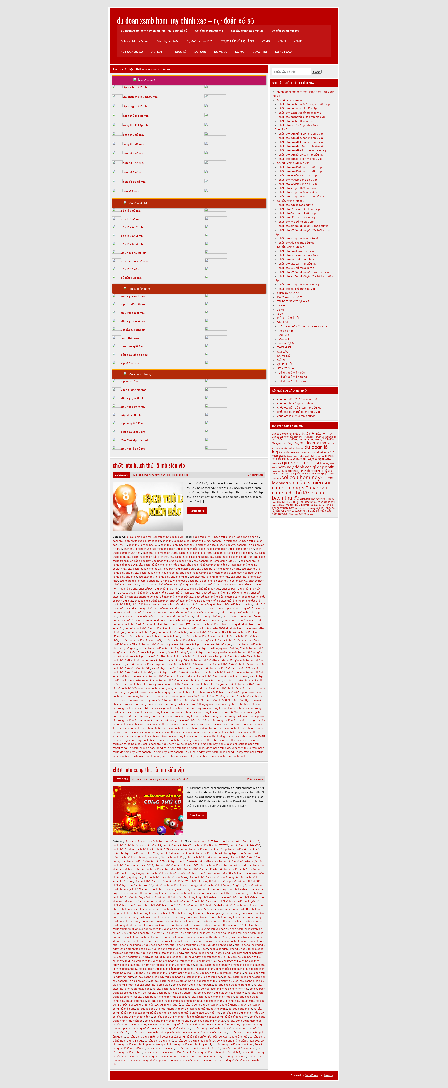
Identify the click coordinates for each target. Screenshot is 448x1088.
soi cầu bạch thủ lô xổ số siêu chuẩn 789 (225, 668)
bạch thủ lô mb (201, 541)
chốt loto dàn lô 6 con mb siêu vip (300, 167)
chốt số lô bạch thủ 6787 (165, 905)
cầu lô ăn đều (128, 580)
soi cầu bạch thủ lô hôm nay (229, 640)
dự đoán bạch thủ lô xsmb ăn (159, 929)
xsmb (176, 756)
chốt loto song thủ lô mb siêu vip (148, 769)
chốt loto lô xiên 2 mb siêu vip (298, 175)
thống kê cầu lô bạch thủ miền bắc (133, 748)
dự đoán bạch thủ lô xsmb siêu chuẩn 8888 (198, 628)
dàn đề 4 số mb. (133, 153)
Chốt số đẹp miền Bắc (282, 436)
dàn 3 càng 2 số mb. (134, 261)
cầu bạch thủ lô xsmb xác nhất (153, 881)
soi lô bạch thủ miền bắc (232, 740)
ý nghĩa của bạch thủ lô (232, 756)
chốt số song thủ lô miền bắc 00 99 (154, 913)
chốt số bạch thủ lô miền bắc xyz (174, 596)
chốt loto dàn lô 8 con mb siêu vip (300, 171)
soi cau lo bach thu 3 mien (174, 684)
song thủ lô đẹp (151, 1060)
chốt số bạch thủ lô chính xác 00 (227, 580)
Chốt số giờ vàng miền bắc (285, 433)
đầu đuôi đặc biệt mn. (135, 354)
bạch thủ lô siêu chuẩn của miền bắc (146, 548)
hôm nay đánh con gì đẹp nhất (306, 466)
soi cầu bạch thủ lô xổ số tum (221, 672)
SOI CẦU (200, 51)
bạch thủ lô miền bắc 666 (143, 545)
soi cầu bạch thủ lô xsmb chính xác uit (166, 676)
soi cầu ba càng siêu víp (301, 485)
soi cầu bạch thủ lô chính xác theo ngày (186, 640)
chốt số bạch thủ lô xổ (169, 901)
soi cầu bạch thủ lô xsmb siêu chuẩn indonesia (219, 676)
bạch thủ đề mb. (133, 134)
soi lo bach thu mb (204, 740)
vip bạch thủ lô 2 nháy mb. (140, 97)
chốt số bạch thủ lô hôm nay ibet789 (214, 584)
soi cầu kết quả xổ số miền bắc (312, 502)
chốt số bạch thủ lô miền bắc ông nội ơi (225, 592)
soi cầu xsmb (299, 505)
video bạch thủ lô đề (218, 748)
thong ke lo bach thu (168, 748)
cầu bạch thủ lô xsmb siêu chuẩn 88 (156, 572)
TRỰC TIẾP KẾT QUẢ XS (237, 41)
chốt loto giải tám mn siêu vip (298, 263)
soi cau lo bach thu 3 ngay (208, 684)
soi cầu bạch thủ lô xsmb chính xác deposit (159, 996)
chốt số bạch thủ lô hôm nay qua (200, 588)
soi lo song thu (149, 1056)
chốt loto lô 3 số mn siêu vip (296, 267)
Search (316, 71)
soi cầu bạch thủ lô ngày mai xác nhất (157, 976)
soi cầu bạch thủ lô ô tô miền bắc (150, 656)
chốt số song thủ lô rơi (179, 616)
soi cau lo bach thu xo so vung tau (165, 696)
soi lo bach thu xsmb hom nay (199, 744)
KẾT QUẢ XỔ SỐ (132, 51)
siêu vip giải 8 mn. (133, 313)
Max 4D (284, 339)
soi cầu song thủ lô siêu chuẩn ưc (133, 732)
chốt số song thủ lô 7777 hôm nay (150, 608)
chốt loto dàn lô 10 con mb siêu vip (301, 154)
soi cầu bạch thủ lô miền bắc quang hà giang (166, 968)
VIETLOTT (157, 51)
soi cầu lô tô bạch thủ (165, 700)
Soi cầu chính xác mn (135, 41)
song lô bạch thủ (248, 744)
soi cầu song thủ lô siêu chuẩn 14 (194, 1040)
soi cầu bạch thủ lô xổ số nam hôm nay (175, 668)
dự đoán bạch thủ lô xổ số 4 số (242, 620)
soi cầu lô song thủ (193, 1004)
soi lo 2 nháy (324, 507)
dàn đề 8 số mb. (133, 172)
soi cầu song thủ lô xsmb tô (184, 736)
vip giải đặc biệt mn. (134, 304)
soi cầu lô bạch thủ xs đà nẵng (206, 696)
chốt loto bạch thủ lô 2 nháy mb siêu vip (304, 104)
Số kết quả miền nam (292, 381)
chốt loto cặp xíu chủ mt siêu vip (299, 209)
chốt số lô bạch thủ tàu (164, 909)
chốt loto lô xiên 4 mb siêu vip (298, 184)
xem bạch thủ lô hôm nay (151, 752)
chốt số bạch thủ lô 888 (192, 580)
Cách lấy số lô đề (167, 41)
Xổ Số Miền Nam (291, 514)
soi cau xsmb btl (236, 736)
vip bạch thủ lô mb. (135, 87)
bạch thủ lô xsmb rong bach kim (232, 552)
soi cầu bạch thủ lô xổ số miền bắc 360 (176, 988)
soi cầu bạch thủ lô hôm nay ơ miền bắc (160, 644)
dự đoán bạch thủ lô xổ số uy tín (132, 624)
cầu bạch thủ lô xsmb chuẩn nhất (161, 869)
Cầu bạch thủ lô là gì (172, 857)
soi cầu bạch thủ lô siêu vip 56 (168, 660)
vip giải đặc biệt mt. (133, 390)
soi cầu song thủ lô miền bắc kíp (239, 716)
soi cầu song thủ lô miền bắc (172, 1028)
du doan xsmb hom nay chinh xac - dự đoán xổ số (160, 474)
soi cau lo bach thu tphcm (189, 692)
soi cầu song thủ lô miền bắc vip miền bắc (155, 1032)
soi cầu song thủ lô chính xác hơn (223, 708)
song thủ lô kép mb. (136, 125)
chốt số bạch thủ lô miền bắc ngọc (180, 592)
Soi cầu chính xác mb (209, 30)
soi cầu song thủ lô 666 (145, 704)
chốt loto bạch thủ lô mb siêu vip (149, 465)
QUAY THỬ (259, 51)
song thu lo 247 (130, 1060)
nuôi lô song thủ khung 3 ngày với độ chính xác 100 (201, 944)
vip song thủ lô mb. (135, 106)
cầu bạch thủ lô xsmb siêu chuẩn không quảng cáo (211, 572)
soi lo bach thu (152, 740)
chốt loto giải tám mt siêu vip (297, 217)
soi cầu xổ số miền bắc (306, 508)
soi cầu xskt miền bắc (126, 1056)
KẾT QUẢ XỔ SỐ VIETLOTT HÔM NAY (303, 326)
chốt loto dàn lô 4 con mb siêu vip (300, 158)
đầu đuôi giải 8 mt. (133, 431)
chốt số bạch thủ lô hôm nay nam (159, 588)
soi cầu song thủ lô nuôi (233, 1036)
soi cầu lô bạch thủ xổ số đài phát (227, 692)
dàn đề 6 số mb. (133, 163)
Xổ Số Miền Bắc (305, 511)
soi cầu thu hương (214, 736)
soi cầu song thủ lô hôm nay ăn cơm (182, 1024)
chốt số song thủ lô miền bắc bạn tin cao (193, 612)
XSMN (282, 41)
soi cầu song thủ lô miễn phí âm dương (231, 720)
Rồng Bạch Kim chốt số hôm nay (243, 953)
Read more (197, 510)
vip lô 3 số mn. (130, 363)
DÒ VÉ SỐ (220, 51)
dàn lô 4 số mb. (133, 191)
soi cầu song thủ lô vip (160, 1048)
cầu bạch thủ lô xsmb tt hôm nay (209, 576)
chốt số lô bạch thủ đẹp (238, 604)
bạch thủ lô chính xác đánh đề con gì (236, 536)
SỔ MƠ (239, 51)
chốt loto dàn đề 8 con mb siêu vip (301, 142)
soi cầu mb (283, 505)
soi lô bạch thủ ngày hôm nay (161, 744)
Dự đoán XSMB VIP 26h (306, 452)
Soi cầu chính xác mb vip (247, 30)
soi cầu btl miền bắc (235, 680)
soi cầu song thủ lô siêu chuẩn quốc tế (240, 728)
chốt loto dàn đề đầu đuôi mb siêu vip (303, 150)
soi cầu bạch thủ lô (299, 490)
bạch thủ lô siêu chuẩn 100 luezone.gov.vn (209, 545)
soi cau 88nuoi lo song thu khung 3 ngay (175, 957)
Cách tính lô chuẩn (313, 437)
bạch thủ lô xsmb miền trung (160, 552)
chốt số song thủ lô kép (215, 608)
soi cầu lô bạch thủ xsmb (241, 696)
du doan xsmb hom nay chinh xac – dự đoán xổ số (185, 20)
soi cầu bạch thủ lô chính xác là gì (202, 636)
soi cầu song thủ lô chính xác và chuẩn (168, 712)
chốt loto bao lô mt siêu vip (296, 205)
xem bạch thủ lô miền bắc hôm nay (140, 756)
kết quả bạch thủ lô (238, 632)
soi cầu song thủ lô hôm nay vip (154, 716)
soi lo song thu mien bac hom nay (180, 1056)
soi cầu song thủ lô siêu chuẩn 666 (138, 728)
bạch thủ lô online (171, 545)
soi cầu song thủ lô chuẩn (209, 1020)
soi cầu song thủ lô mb (140, 1028)
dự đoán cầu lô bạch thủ (172, 632)
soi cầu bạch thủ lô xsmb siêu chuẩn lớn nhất (175, 1000)
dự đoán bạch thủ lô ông (207, 620)
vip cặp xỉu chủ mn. (133, 329)
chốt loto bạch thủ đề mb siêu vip (300, 112)
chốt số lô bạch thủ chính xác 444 (152, 604)
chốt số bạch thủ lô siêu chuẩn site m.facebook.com (226, 596)
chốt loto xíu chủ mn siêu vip (297, 288)
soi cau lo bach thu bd (188, 688)
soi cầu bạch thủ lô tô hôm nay (187, 664)
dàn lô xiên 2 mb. (132, 227)
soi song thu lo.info (234, 1056)
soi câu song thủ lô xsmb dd (218, 732)
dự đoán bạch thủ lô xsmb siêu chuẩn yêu (154, 933)
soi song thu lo (212, 1056)
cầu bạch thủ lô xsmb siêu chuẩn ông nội (163, 576)
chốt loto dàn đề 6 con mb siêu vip (301, 137)
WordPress (311, 1075)
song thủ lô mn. (131, 338)
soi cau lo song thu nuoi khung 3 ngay (160, 1008)
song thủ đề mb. (133, 144)
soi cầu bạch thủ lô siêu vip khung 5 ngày (213, 660)
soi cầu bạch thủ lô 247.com (163, 636)
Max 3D (284, 335)
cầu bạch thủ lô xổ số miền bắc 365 (231, 556)
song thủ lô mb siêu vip (208, 1060)
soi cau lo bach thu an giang (155, 688)
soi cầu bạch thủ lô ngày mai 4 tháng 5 (170, 972)
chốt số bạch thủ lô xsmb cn (152, 600)
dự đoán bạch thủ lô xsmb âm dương (214, 624)
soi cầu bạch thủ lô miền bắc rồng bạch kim (165, 648)
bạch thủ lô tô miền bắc (183, 548)
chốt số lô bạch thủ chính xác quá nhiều (198, 604)
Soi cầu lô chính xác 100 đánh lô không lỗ (154, 1004)
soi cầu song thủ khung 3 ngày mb (206, 1008)
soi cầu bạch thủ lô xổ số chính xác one (231, 664)
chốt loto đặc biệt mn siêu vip (297, 259)
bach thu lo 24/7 (203, 536)
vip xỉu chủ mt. (130, 381)
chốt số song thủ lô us (207, 616)
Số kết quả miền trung (293, 376)
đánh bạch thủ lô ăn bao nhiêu (207, 632)
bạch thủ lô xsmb (209, 548)
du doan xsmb (313, 442)
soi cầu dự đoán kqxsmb (312, 498)
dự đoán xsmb (288, 452)
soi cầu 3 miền (306, 482)
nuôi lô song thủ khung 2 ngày (173, 937)
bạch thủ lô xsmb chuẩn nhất (177, 853)
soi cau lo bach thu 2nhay (140, 684)
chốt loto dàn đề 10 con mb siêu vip (302, 146)
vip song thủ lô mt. (133, 423)
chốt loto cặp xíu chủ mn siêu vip (299, 255)
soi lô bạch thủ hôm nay (177, 740)
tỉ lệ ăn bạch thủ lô (193, 748)
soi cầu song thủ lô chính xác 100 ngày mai (187, 704)
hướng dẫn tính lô (279, 471)
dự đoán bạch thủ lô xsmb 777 (171, 624)
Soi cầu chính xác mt (285, 30)
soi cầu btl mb (213, 680)
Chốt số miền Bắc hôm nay (315, 433)
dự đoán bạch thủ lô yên (141, 632)
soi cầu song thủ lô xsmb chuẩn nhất (177, 732)
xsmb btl (186, 756)
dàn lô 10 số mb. (132, 269)
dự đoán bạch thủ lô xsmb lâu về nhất (148, 628)
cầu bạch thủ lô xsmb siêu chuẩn (166, 873)
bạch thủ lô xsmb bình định (237, 548)
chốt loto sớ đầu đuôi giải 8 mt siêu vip (303, 225)
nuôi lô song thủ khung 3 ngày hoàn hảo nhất (140, 944)
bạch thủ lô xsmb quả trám (195, 552)
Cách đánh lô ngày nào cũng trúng (300, 439)
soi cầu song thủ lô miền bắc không (196, 716)
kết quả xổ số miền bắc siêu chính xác (306, 470)
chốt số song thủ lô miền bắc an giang (144, 612)
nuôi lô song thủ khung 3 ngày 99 (195, 941)
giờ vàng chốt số (301, 462)
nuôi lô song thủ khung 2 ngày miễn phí (217, 937)
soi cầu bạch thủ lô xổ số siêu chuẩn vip (178, 672)
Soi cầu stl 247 (231, 1052)
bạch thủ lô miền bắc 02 (226, 541)
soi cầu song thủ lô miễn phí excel (147, 1036)
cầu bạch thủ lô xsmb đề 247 (145, 568)
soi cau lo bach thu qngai (156, 692)
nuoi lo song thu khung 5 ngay (228, 948)
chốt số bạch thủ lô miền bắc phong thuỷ (176, 897)
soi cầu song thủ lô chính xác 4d (132, 1016)
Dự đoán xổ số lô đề (200, 41)
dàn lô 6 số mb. (131, 210)
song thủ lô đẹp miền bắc (177, 1060)
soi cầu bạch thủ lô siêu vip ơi (153, 984)
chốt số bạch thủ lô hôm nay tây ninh (146, 893)
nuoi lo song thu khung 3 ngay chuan (240, 941)
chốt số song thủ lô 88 (185, 608)
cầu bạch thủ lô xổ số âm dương (189, 556)
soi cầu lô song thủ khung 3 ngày (226, 1004)
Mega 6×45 (286, 330)
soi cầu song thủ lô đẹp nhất (243, 1020)
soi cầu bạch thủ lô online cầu (189, 656)
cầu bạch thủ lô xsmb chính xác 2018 (216, 560)
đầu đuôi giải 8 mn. (133, 346)
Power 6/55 (286, 343)
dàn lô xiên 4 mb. (132, 244)
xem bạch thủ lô (241, 748)
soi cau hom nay (301, 477)
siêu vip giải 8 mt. (132, 398)
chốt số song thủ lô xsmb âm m (242, 616)
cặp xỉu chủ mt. (131, 415)
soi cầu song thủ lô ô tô (210, 724)
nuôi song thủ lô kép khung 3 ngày (162, 953)
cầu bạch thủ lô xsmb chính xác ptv (208, 564)
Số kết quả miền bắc (292, 372)
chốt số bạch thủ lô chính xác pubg (174, 885)
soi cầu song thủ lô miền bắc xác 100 (183, 720)
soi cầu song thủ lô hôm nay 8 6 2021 (217, 712)
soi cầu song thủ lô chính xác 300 (235, 704)
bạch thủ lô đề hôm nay (176, 541)
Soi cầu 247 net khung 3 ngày (131, 957)
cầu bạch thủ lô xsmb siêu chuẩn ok (165, 877)
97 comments (255, 474)
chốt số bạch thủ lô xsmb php (229, 600)
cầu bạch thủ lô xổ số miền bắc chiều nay (191, 861)
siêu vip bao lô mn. (133, 321)
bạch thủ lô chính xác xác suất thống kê (137, 541)
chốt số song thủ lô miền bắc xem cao (141, 616)
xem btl (167, 756)
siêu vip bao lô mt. (133, 406)
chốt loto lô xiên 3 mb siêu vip (298, 179)
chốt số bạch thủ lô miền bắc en (139, 592)
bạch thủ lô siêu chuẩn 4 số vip (208, 849)
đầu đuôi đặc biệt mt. (135, 440)
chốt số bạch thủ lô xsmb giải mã (190, 600)
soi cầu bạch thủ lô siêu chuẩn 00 (229, 656)
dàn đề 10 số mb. (134, 181)
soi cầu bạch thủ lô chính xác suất (140, 640)
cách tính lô (299, 437)
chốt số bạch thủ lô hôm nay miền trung (166, 889)
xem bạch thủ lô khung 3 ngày (224, 752)
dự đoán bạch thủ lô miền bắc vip (170, 620)
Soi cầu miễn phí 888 (214, 700)
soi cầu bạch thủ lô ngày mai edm (210, 652)
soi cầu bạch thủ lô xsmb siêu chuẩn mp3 (178, 680)
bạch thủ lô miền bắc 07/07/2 (210, 845)
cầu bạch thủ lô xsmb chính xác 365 (176, 865)
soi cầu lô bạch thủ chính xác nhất (224, 688)
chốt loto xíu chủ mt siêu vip (296, 242)
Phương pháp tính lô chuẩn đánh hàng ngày (305, 473)
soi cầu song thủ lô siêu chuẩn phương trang (188, 728)
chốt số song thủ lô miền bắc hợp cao (145, 917)
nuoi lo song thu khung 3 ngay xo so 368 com (180, 948)
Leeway (328, 1075)
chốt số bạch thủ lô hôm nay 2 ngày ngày (166, 584)
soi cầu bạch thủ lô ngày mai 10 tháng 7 (217, 648)
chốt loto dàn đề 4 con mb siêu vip (301, 133)
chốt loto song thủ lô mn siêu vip (299, 284)
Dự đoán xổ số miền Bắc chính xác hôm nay (302, 456)
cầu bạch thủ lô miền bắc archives (147, 556)
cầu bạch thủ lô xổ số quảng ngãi (172, 560)
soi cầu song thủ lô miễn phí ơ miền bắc (170, 724)
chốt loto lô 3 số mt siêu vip (296, 221)
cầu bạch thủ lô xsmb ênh (179, 568)
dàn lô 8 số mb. (131, 219)
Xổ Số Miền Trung (307, 514)
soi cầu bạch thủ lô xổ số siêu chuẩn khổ (171, 992)
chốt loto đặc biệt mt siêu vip (297, 213)
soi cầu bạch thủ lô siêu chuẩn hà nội (173, 980)
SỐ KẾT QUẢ (283, 51)
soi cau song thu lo (240, 1008)
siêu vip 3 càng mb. (133, 252)
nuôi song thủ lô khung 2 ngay (203, 953)
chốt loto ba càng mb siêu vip (298, 108)
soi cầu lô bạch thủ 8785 (240, 684)
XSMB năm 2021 (289, 510)
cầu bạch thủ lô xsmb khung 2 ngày (218, 568)
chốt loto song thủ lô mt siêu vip (299, 238)
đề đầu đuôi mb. (131, 277)
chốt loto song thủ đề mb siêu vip (300, 188)
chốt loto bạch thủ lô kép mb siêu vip (302, 116)
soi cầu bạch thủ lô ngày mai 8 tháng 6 (164, 652)
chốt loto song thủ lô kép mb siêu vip (302, 196)
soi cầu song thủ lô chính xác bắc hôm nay (175, 708)
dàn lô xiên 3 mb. (132, 235)
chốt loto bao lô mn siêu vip (296, 251)
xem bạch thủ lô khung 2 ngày (186, 752)
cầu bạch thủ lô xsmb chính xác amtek (162, 564)
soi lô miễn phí (228, 744)
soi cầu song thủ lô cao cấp (150, 1012)
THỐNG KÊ (179, 51)
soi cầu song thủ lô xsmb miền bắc (145, 736)
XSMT (298, 41)
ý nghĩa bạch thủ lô (205, 756)
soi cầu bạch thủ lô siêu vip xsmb (147, 664)
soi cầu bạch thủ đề (298, 495)
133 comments (255, 779)
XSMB (266, 41)
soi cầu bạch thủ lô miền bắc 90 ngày (208, 644)
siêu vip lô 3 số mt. (133, 448)
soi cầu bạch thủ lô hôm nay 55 (175, 964)
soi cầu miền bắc (189, 700)
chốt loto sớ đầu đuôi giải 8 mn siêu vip (304, 272)
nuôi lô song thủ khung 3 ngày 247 (152, 941)
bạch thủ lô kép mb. (136, 115)
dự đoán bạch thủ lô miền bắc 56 (184, 921)
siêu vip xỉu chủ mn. (134, 296)
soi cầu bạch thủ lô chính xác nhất (153, 961)
